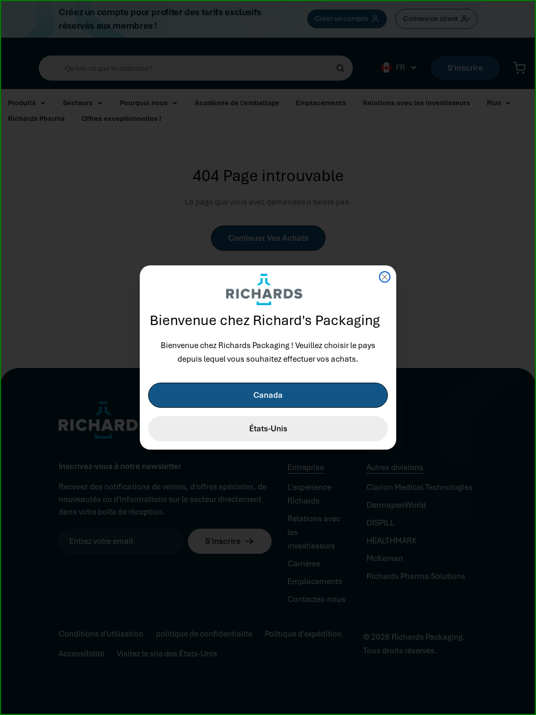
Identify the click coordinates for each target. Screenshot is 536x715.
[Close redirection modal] (385, 277)
